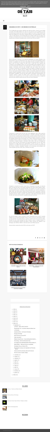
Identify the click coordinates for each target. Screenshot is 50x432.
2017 (14, 321)
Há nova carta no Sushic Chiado (21, 352)
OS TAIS (13, 430)
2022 (14, 312)
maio (15, 365)
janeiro (15, 372)
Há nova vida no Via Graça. (13, 394)
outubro (16, 356)
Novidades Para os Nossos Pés (21, 346)
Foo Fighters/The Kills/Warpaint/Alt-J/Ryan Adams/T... (25, 342)
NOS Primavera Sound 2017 (20, 335)
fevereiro (16, 370)
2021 (14, 314)
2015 (14, 374)
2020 (14, 316)
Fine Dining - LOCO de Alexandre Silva (22, 340)
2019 (14, 318)
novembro (16, 354)
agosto (16, 360)
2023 (14, 311)
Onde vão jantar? (17, 337)
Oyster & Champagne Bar (13, 406)
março (15, 369)
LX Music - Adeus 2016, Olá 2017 (21, 326)
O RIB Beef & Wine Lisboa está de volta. (18, 266)
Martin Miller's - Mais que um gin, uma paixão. (23, 344)
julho (15, 361)
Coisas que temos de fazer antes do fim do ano (24, 350)
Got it (28, 6)
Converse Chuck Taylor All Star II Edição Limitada (17, 400)
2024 (14, 309)
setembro (16, 358)
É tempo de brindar (18, 333)
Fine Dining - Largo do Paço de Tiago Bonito (36, 266)
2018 (14, 319)
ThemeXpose (44, 430)
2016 (14, 323)
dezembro (16, 325)
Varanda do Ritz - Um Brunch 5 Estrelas (22, 331)
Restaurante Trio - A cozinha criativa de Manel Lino (24, 328)
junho (15, 363)
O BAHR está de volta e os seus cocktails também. (18, 288)
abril (15, 367)
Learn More (23, 6)
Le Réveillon (16, 330)
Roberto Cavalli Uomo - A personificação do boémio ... (25, 339)
